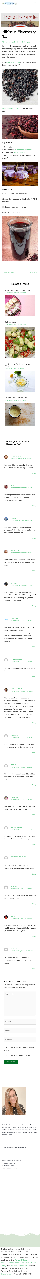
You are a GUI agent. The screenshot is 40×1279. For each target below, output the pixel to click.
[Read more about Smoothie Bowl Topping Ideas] (20, 305)
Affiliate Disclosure (19, 1266)
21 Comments (9, 400)
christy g (14, 618)
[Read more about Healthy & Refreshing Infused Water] (20, 381)
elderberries (15, 62)
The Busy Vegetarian (8, 1163)
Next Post (34, 273)
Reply (34, 473)
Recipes (17, 42)
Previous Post (7, 273)
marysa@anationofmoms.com (16, 1147)
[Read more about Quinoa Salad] (20, 342)
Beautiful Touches (18, 857)
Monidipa (14, 735)
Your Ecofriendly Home (9, 1168)
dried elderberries (20, 152)
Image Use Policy (22, 1263)
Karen (13, 518)
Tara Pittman (16, 550)
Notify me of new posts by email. (18, 1055)
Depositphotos (7, 1274)
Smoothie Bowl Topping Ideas (18, 290)
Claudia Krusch (17, 827)
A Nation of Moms (8, 1165)
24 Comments (9, 292)
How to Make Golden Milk (16, 398)
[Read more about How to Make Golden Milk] (20, 414)
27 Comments (9, 368)
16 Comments (7, 42)
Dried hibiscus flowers (10, 108)
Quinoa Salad (10, 322)
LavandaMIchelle (17, 689)
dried (8, 62)
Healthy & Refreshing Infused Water (18, 365)
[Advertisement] (20, 1200)
